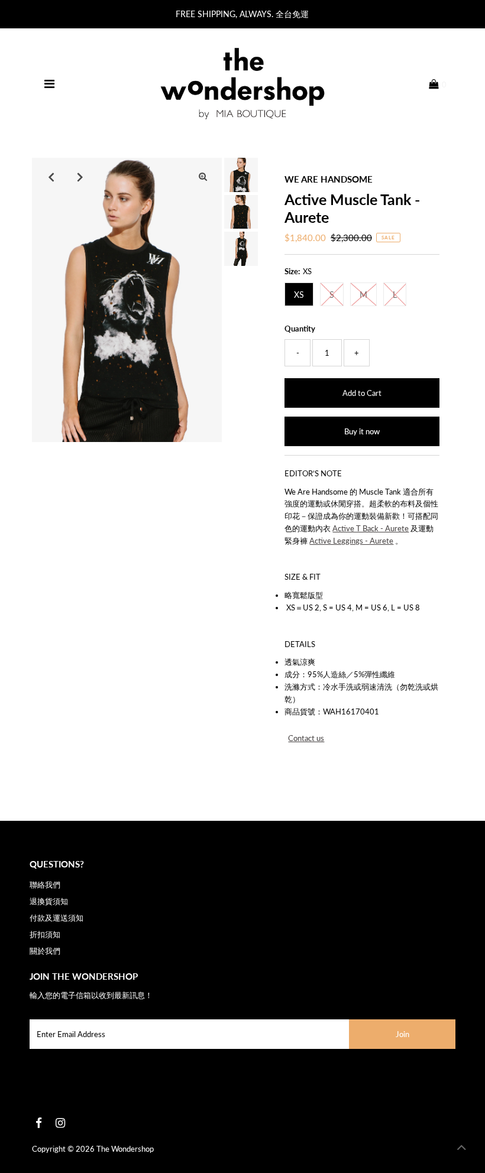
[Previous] (51, 177)
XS (299, 295)
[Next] (80, 177)
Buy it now (362, 431)
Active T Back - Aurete (370, 528)
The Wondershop (125, 1148)
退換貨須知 (49, 901)
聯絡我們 (45, 884)
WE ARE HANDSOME (328, 179)
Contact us (306, 738)
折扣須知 (45, 934)
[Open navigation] (49, 84)
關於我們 (45, 951)
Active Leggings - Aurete (351, 540)
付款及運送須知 (56, 917)
